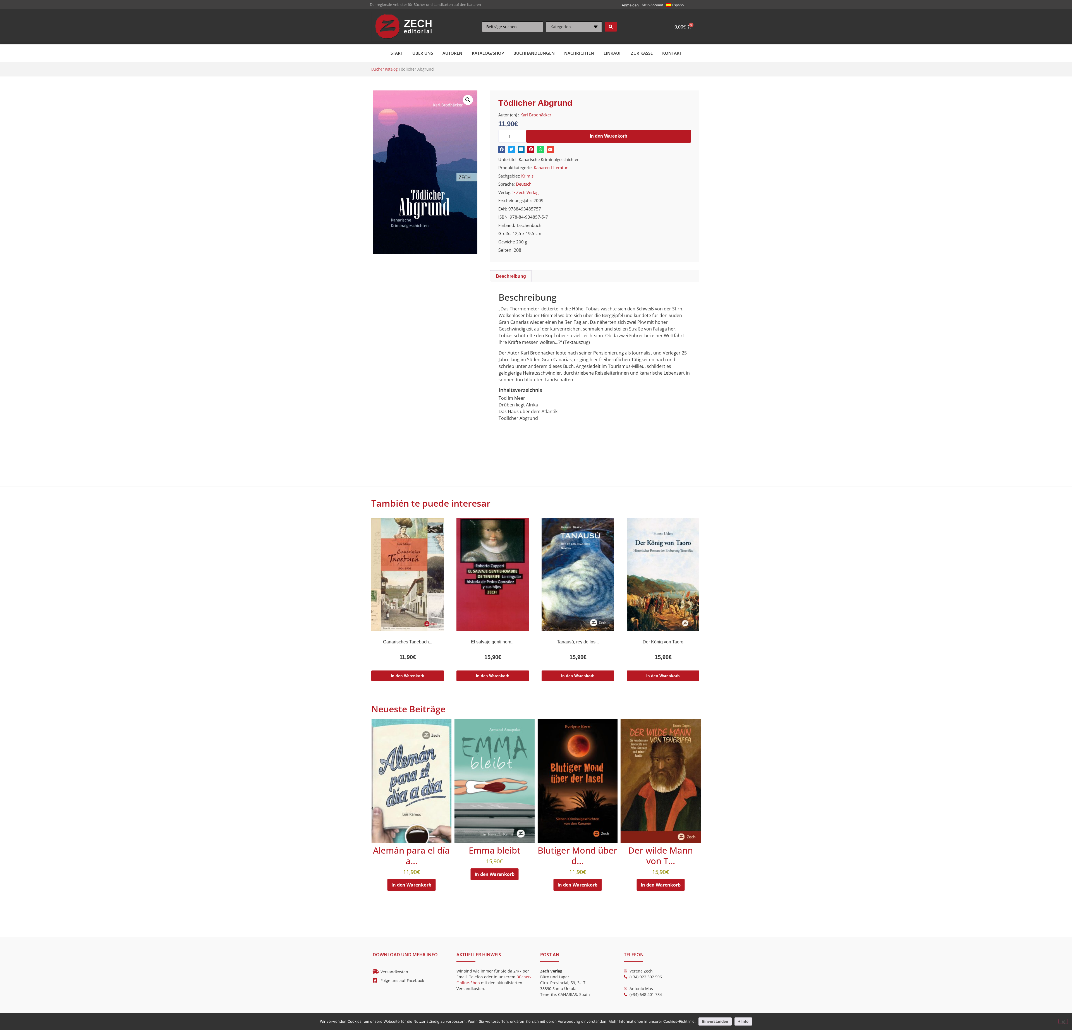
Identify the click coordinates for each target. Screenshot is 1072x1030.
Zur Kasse (642, 53)
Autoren (452, 53)
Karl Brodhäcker (535, 115)
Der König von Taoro (663, 641)
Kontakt (672, 53)
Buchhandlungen (534, 53)
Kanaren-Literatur (551, 167)
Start (397, 53)
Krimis (527, 176)
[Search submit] (611, 27)
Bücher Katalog (384, 69)
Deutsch (524, 184)
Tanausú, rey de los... (578, 641)
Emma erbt (422, 850)
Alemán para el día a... (588, 855)
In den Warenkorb (608, 136)
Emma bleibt (671, 850)
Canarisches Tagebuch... (407, 641)
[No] (1063, 1021)
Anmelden (630, 5)
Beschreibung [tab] (511, 276)
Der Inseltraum (506, 850)
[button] (468, 100)
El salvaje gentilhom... (493, 641)
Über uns (422, 53)
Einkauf (612, 53)
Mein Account (652, 5)
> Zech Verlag (526, 192)
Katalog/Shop (488, 53)
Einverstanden (715, 1021)
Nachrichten (579, 53)
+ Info (743, 1021)
